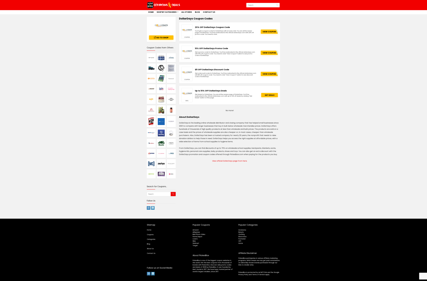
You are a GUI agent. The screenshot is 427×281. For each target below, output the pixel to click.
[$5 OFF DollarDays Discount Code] (186, 72)
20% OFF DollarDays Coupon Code (212, 27)
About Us (150, 249)
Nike (194, 241)
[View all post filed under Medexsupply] (151, 132)
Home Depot (197, 237)
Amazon (196, 230)
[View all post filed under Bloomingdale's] (151, 57)
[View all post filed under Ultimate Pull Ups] (151, 163)
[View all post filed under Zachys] (161, 163)
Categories (151, 239)
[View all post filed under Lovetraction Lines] (161, 99)
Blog (197, 12)
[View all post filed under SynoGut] (161, 57)
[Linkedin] (153, 208)
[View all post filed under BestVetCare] (151, 110)
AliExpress (196, 232)
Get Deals (269, 95)
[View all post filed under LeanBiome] (171, 110)
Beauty (241, 232)
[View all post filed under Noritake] (171, 57)
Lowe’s (195, 239)
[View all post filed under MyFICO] (171, 153)
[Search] (277, 5)
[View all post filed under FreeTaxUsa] (161, 88)
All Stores (186, 12)
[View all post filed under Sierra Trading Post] (151, 78)
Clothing (241, 234)
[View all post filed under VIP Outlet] (161, 121)
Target (195, 245)
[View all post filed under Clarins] (161, 153)
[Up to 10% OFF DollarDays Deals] (186, 93)
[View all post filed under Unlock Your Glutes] (151, 68)
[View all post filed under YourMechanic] (151, 143)
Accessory (242, 230)
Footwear (242, 239)
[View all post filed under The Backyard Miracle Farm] (161, 110)
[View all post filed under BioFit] (161, 173)
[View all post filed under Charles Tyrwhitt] (171, 143)
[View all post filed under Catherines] (171, 121)
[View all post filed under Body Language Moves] (171, 68)
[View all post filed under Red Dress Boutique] (171, 88)
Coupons (150, 235)
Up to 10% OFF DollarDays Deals (211, 90)
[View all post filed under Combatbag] (161, 68)
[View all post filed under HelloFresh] (151, 173)
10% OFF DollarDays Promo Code (211, 48)
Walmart (196, 243)
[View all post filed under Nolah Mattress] (151, 99)
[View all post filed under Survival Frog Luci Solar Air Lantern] (171, 132)
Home (151, 12)
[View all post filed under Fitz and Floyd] (171, 99)
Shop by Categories (167, 12)
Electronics (242, 237)
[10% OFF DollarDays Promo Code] (186, 51)
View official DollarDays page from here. (229, 161)
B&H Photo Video (199, 234)
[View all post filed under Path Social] (171, 173)
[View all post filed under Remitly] (161, 132)
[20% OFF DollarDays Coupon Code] (186, 30)
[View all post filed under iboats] (151, 88)
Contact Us (209, 12)
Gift (239, 241)
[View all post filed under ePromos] (151, 153)
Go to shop (162, 37)
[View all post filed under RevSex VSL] (151, 121)
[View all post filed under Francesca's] (171, 78)
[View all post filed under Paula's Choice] (171, 163)
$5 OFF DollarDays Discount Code (212, 69)
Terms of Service (258, 275)
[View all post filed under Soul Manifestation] (161, 78)
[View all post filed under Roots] (161, 143)
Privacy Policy (243, 275)
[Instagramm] (148, 208)
